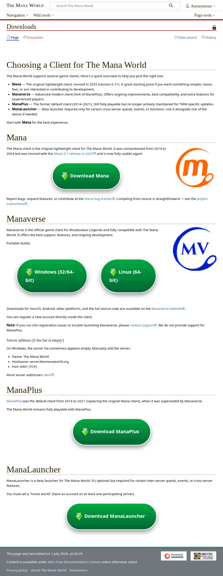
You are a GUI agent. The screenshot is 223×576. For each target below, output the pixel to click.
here (47, 375)
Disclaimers (79, 570)
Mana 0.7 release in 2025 (73, 153)
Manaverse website (167, 308)
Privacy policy (17, 570)
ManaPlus (14, 401)
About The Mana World (48, 570)
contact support (142, 325)
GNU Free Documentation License (74, 562)
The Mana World (25, 5)
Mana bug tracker (98, 198)
